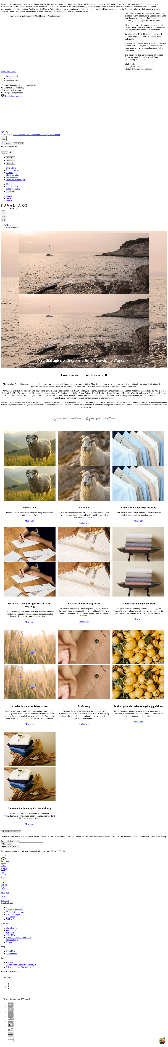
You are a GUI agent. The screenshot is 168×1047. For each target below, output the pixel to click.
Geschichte (10, 930)
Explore (9, 172)
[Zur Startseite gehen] (14, 209)
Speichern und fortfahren (142, 69)
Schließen (18, 144)
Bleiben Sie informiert (11, 832)
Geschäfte (10, 933)
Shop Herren (11, 951)
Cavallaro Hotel (12, 928)
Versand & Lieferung (15, 912)
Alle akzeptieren (54, 16)
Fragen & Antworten (14, 910)
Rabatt (9, 196)
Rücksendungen (13, 189)
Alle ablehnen (40, 16)
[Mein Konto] (3, 216)
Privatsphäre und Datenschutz (18, 937)
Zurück (128, 69)
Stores (8, 78)
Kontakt (9, 907)
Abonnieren (6, 844)
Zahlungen (10, 917)
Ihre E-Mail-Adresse (10, 841)
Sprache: (10, 191)
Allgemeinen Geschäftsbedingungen (21, 965)
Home (8, 225)
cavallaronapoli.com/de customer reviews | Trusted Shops (36, 134)
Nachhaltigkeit (12, 177)
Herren (9, 198)
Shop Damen (11, 953)
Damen (9, 201)
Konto (9, 184)
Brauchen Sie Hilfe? (10, 847)
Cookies (9, 962)
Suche (4, 153)
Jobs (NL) (10, 935)
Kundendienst (12, 76)
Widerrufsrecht (12, 919)
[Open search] (3, 212)
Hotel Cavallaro (12, 175)
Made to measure (13, 170)
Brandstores (11, 168)
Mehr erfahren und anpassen (21, 16)
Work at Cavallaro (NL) (16, 180)
